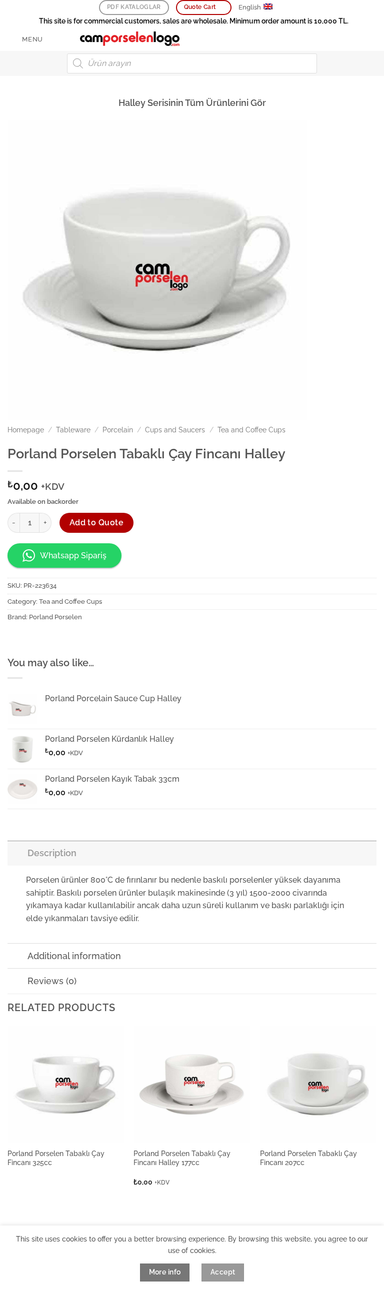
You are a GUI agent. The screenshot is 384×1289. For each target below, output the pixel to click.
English (249, 7)
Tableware (73, 430)
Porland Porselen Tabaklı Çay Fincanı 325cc (56, 1158)
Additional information (74, 956)
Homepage (26, 430)
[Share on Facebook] (34, 639)
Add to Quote (97, 522)
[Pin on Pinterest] (70, 639)
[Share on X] (52, 639)
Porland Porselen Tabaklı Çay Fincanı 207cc (308, 1158)
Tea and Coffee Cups (252, 430)
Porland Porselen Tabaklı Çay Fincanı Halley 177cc (182, 1158)
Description (52, 853)
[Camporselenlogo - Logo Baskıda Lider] (130, 38)
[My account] (355, 39)
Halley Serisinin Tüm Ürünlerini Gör (192, 102)
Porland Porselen (55, 617)
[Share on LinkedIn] (88, 639)
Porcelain (117, 430)
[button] (25, 39)
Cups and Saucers (175, 430)
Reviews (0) (52, 981)
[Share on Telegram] (106, 639)
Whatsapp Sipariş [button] (73, 555)
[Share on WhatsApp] (16, 639)
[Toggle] (17, 853)
